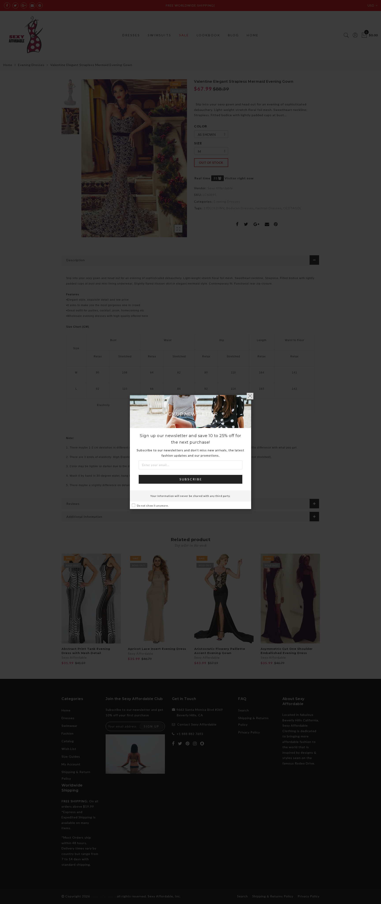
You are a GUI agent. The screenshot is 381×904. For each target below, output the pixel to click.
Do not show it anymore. (153, 505)
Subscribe (190, 479)
